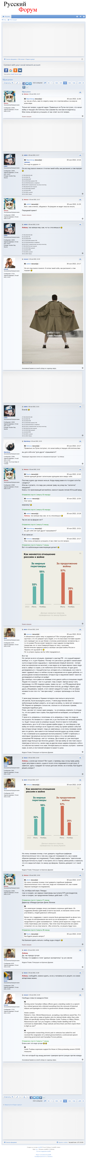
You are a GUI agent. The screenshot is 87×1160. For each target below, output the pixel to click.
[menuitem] (77, 16)
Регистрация (13, 19)
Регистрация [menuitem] (84, 17)
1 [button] (51, 83)
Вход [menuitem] (81, 17)
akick (5, 638)
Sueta (28, 474)
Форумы (7, 16)
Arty (37, 1149)
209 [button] (79, 83)
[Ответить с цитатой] (80, 92)
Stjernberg (30, 99)
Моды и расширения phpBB (43, 1154)
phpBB (40, 1147)
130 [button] (56, 83)
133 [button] (69, 83)
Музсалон (8, 79)
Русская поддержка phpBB (43, 1151)
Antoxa (6, 103)
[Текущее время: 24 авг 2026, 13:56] (82, 59)
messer (6, 269)
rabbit (5, 166)
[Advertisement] (45, 39)
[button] (45, 83)
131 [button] (60, 83)
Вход (4, 19)
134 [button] (73, 83)
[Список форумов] (20, 7)
